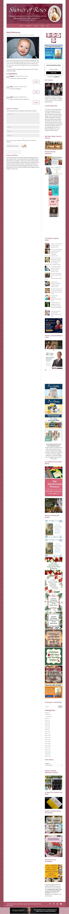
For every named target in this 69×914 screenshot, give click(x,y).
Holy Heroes (59, 457)
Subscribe (54, 72)
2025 (48, 718)
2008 (48, 754)
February (49, 716)
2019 (48, 731)
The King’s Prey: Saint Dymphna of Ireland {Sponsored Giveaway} (56, 304)
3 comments (31, 35)
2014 (48, 741)
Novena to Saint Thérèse (56, 244)
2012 (48, 745)
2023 (48, 722)
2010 (48, 750)
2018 (48, 733)
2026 (47, 712)
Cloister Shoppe (57, 450)
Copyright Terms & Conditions (51, 894)
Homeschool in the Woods (51, 452)
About (35, 25)
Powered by (50, 76)
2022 (48, 724)
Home (21, 25)
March (49, 714)
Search (60, 706)
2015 (48, 739)
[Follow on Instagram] (57, 903)
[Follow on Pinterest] (53, 903)
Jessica (9, 35)
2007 (48, 756)
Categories (47, 763)
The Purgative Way (52, 457)
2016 (48, 737)
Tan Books (55, 455)
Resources (28, 25)
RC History (54, 458)
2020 (48, 729)
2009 (48, 752)
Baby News (21, 35)
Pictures (26, 35)
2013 (48, 743)
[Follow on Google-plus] (60, 903)
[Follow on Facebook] (50, 903)
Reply (36, 82)
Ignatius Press (56, 449)
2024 (48, 720)
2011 (48, 747)
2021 (48, 727)
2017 (48, 735)
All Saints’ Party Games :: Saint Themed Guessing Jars (56, 275)
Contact (42, 25)
